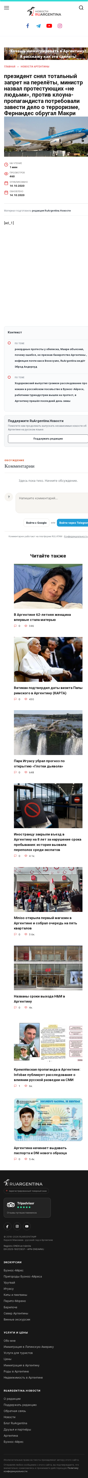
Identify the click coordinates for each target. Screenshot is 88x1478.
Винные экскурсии (17, 1319)
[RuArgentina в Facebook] (7, 1226)
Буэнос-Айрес (14, 1270)
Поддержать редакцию (20, 1404)
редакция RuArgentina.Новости (51, 210)
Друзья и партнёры (17, 1429)
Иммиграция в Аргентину (21, 1365)
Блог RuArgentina (15, 1423)
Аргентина (11, 1435)
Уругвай (9, 1282)
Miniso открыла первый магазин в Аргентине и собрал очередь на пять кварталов (45, 923)
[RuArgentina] (23, 1183)
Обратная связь (15, 1411)
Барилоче (10, 1307)
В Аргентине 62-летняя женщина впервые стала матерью (42, 617)
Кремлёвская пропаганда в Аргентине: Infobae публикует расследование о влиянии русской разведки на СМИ (47, 1074)
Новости (9, 1417)
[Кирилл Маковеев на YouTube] (27, 1226)
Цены (7, 1359)
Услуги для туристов (18, 1353)
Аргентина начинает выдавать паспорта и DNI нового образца (40, 1150)
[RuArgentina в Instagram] (17, 1226)
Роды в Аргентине (16, 1371)
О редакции (12, 1398)
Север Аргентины (16, 1313)
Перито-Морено (15, 1301)
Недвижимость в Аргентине (23, 1377)
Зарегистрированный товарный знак (28, 1191)
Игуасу (9, 1288)
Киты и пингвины (15, 1294)
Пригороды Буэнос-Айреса (23, 1276)
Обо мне (10, 1340)
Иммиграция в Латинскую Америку (29, 1346)
